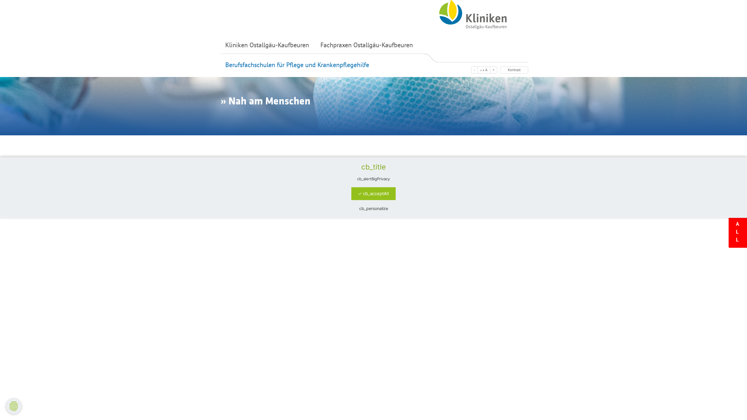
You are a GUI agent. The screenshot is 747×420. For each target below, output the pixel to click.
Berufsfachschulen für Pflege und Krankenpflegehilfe (297, 65)
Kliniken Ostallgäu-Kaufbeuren (267, 45)
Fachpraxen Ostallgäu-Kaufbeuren (366, 45)
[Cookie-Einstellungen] (14, 406)
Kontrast (514, 69)
